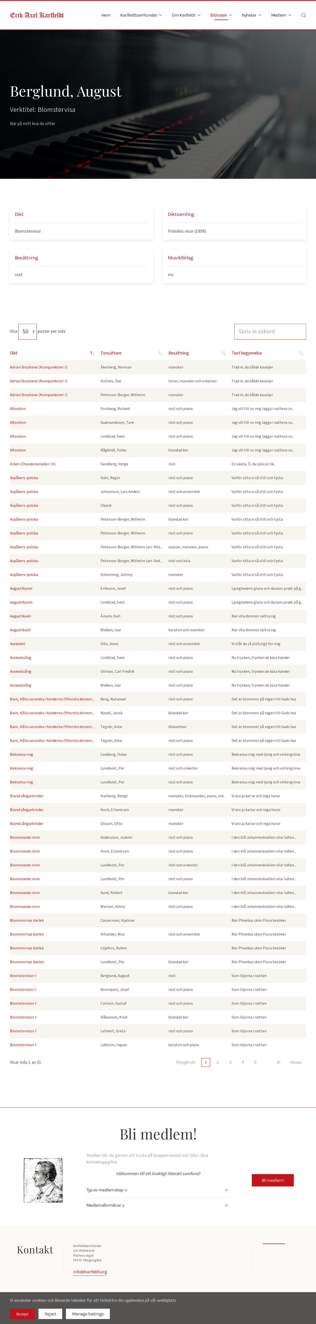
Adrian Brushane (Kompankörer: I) (38, 367)
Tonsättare (110, 353)
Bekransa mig (21, 754)
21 (278, 1062)
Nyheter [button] (249, 15)
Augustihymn (21, 588)
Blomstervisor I (23, 975)
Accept (22, 1314)
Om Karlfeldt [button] (183, 15)
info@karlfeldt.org (90, 1271)
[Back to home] (37, 15)
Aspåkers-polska (24, 478)
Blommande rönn (25, 837)
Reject (50, 1314)
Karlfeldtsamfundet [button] (138, 15)
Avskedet (17, 644)
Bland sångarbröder (26, 796)
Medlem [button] (278, 15)
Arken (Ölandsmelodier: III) (33, 464)
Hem (105, 15)
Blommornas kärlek (27, 920)
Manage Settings (87, 1314)
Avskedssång (20, 657)
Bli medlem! (273, 1180)
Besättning (178, 353)
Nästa (295, 1062)
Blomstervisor (28, 231)
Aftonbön (18, 408)
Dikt (13, 353)
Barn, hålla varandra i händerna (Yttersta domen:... (52, 699)
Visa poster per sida (37, 331)
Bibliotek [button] (218, 15)
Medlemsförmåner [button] (104, 1205)
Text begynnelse (247, 353)
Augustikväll (20, 616)
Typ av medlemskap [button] (105, 1190)
